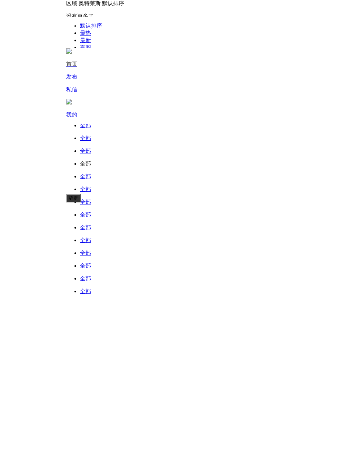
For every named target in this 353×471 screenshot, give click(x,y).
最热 (85, 33)
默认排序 (91, 26)
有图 (85, 47)
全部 (85, 125)
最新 (85, 40)
